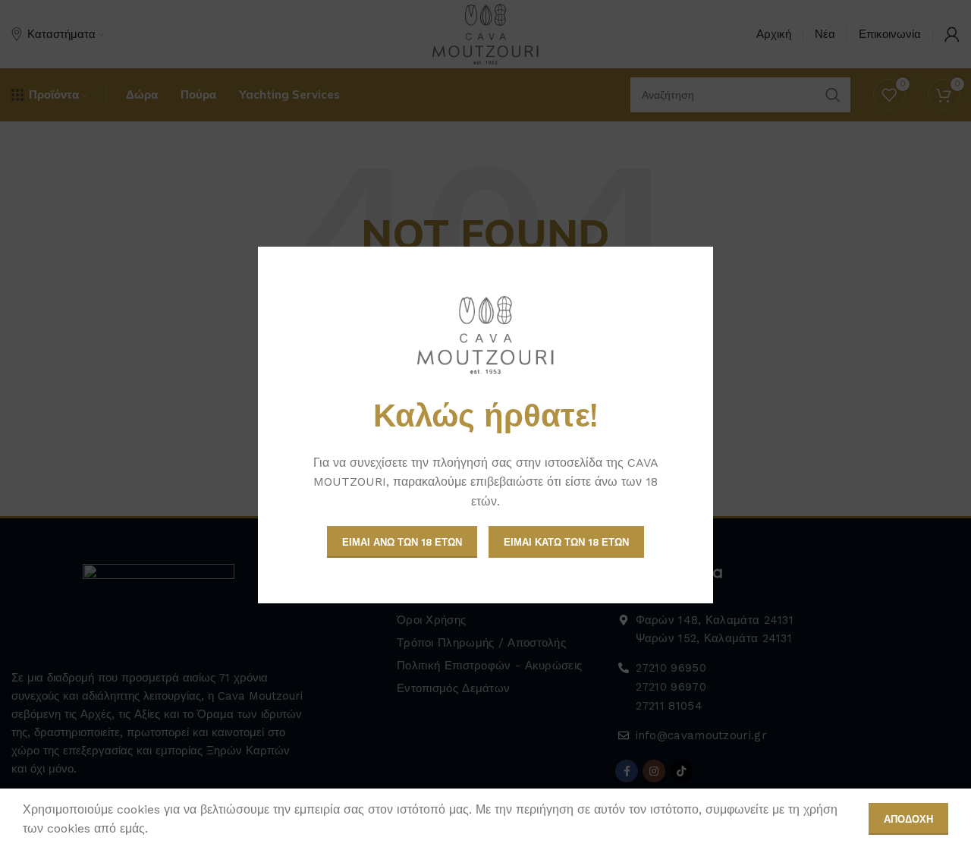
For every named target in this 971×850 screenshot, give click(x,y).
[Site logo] (485, 335)
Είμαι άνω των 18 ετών (402, 542)
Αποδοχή (908, 819)
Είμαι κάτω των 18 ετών (566, 542)
